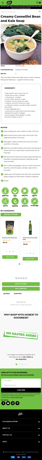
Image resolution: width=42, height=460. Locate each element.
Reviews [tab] (6, 293)
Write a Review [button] (21, 284)
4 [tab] (25, 364)
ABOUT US (6, 428)
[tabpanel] (11, 239)
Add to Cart (10, 257)
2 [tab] (22, 264)
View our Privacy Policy (16, 397)
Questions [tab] (18, 293)
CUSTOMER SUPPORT (10, 422)
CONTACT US (7, 435)
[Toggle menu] (2, 2)
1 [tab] (19, 264)
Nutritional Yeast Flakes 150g (9, 237)
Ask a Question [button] (21, 288)
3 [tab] (22, 364)
